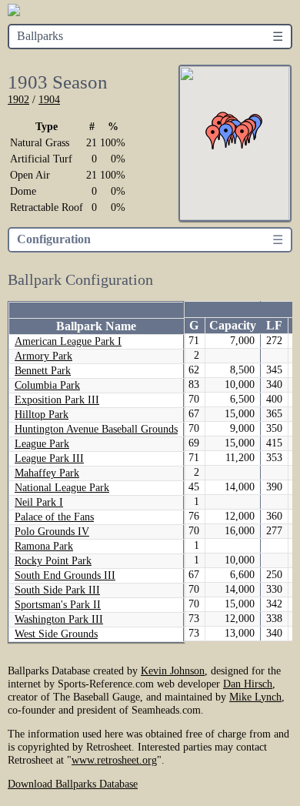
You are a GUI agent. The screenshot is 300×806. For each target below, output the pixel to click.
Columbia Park (47, 385)
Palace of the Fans (54, 517)
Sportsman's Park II (58, 604)
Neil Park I (39, 502)
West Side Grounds (56, 634)
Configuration (54, 239)
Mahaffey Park (47, 473)
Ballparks (40, 35)
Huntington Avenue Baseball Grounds (96, 429)
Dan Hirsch (247, 683)
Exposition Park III (57, 400)
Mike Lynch (255, 697)
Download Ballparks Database (73, 784)
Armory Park (43, 356)
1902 (18, 99)
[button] (213, 137)
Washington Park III (59, 619)
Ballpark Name (96, 326)
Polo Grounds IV (52, 531)
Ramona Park (44, 546)
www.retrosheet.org (114, 760)
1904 (49, 99)
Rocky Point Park (53, 561)
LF (274, 325)
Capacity (232, 325)
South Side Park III (57, 590)
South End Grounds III (65, 575)
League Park (42, 444)
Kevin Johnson (173, 670)
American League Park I (68, 341)
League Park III (49, 458)
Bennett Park (43, 370)
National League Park (62, 487)
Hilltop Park (41, 414)
